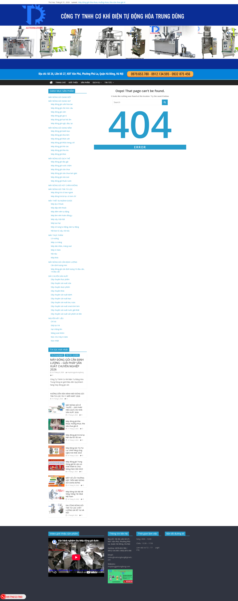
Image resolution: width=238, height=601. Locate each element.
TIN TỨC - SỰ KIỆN (72, 355)
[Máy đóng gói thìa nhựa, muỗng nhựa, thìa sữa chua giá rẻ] (56, 420)
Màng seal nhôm (57, 333)
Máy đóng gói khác (58, 154)
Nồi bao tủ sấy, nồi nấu (60, 231)
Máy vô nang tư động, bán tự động (65, 227)
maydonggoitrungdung (75, 372)
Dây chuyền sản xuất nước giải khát (65, 310)
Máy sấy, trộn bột (58, 219)
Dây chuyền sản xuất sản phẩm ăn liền (66, 314)
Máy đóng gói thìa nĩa (59, 150)
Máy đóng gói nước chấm (61, 165)
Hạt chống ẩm (56, 329)
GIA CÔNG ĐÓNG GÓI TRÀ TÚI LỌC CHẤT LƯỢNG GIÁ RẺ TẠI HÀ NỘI (75, 509)
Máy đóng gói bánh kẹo (60, 131)
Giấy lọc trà (55, 325)
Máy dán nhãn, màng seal (61, 246)
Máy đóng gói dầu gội (59, 162)
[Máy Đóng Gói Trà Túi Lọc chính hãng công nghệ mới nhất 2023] (56, 447)
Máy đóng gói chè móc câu (62, 108)
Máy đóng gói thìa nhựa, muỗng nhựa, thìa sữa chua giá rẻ (75, 423)
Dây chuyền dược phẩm (60, 287)
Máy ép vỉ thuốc (57, 204)
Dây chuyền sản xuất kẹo (61, 298)
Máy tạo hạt (56, 223)
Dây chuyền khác (57, 291)
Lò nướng (55, 238)
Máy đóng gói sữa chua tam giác (64, 173)
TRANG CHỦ (60, 82)
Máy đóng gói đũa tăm (60, 135)
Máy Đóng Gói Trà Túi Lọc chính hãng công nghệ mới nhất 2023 (74, 450)
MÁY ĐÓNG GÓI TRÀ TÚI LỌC (60, 189)
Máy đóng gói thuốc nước (61, 181)
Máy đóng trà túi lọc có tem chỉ (63, 196)
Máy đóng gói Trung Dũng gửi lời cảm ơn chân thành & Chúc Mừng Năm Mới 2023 (74, 465)
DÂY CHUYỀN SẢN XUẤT (58, 276)
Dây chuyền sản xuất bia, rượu (63, 302)
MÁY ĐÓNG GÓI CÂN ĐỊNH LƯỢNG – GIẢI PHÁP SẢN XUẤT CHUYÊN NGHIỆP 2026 (67, 364)
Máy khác (55, 257)
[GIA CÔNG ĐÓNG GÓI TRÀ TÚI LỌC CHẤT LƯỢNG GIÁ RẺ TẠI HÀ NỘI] (56, 504)
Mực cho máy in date (59, 337)
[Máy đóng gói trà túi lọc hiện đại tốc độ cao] (56, 434)
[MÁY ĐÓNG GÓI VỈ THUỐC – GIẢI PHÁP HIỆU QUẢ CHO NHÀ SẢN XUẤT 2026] (56, 404)
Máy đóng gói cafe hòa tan (62, 104)
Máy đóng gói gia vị (59, 116)
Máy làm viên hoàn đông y (61, 215)
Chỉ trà (53, 321)
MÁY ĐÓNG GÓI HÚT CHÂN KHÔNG (63, 185)
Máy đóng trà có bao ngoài (62, 192)
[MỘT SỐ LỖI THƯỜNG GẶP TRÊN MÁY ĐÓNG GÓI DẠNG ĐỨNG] (56, 477)
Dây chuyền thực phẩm (60, 279)
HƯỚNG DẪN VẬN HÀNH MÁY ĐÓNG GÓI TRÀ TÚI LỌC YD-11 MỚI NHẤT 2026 (67, 394)
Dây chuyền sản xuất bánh (61, 295)
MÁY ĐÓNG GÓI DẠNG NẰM (60, 128)
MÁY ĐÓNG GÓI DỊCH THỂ (59, 158)
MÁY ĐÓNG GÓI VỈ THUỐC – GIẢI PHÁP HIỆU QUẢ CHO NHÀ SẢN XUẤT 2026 (109, 2)
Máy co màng (56, 242)
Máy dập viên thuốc (58, 208)
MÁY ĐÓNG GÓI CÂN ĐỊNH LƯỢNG (62, 262)
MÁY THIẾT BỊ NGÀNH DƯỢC (60, 201)
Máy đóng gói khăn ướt (60, 139)
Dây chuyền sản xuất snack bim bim (65, 306)
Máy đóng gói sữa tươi (60, 177)
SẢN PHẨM (85, 82)
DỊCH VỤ (96, 82)
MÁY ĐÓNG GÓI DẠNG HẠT (59, 101)
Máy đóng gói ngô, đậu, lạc (62, 123)
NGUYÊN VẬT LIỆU (55, 318)
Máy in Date (56, 250)
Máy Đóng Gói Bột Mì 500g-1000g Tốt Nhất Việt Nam (74, 494)
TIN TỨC (108, 82)
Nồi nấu (54, 254)
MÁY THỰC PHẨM (55, 235)
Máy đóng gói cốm (58, 112)
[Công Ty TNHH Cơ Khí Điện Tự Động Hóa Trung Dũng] (51, 82)
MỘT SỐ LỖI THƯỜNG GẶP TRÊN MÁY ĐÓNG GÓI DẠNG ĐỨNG (75, 480)
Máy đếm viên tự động (60, 211)
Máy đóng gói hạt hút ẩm (61, 119)
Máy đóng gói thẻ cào (60, 146)
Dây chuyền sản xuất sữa (61, 283)
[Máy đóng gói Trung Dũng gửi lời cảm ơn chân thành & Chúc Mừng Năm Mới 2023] (56, 460)
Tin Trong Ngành (57, 355)
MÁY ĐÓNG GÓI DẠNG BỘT (59, 97)
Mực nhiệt (55, 341)
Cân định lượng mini (59, 265)
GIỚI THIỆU (73, 82)
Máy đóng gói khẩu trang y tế (62, 142)
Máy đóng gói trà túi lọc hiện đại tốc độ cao (75, 436)
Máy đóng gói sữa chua (60, 169)
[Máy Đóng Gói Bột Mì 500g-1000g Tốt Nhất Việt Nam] (56, 490)
